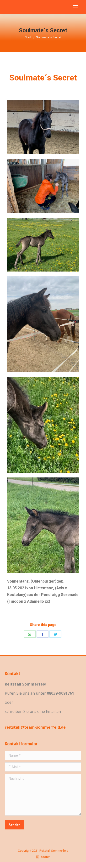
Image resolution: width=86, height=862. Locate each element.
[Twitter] (55, 634)
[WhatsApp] (30, 634)
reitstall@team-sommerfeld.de (35, 727)
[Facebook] (42, 634)
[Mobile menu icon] (76, 7)
